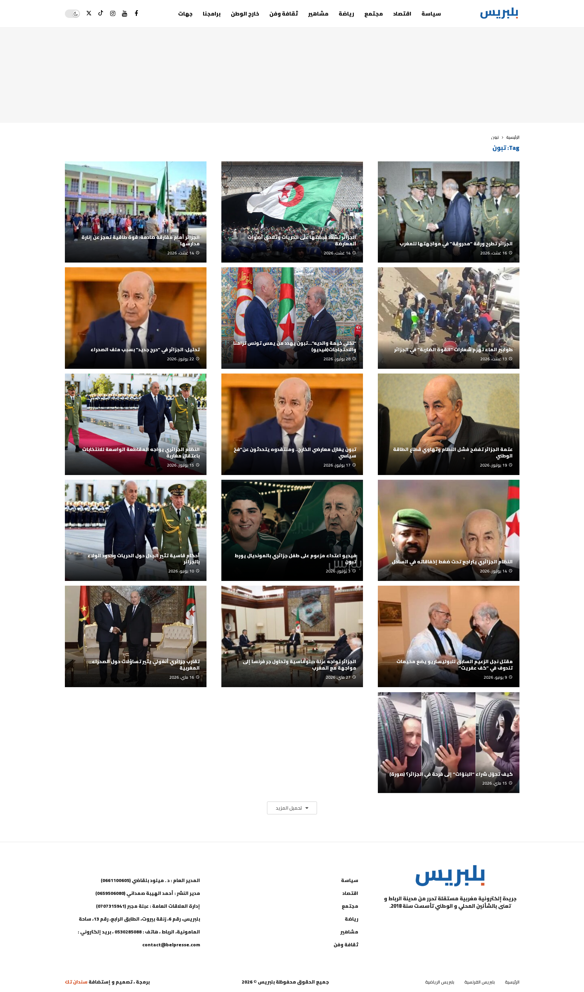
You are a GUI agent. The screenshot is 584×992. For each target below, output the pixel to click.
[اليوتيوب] (124, 13)
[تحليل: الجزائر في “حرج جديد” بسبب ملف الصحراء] (135, 318)
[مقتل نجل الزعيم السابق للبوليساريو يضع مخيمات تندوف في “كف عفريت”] (448, 636)
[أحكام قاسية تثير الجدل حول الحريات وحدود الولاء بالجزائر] (135, 530)
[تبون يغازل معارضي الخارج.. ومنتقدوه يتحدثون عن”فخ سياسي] (292, 424)
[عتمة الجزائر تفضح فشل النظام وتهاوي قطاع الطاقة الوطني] (448, 424)
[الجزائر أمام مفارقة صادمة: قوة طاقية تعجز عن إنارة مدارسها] (135, 212)
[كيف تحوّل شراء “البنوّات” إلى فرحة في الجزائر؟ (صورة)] (448, 742)
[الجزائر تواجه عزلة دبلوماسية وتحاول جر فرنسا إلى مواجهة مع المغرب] (292, 636)
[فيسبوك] (136, 13)
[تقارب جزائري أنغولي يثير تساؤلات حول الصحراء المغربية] (135, 636)
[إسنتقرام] (112, 13)
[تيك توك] (101, 13)
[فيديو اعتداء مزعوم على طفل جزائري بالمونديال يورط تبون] (292, 530)
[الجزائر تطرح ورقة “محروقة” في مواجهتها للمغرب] (448, 212)
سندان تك (76, 981)
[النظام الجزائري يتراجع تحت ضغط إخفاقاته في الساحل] (448, 530)
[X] (89, 13)
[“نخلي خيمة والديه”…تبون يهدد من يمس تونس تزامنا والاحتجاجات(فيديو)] (292, 318)
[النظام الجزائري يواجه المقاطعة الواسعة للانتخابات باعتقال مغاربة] (135, 424)
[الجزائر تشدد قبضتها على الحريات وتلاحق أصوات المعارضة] (292, 212)
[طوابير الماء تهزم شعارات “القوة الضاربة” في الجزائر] (448, 318)
